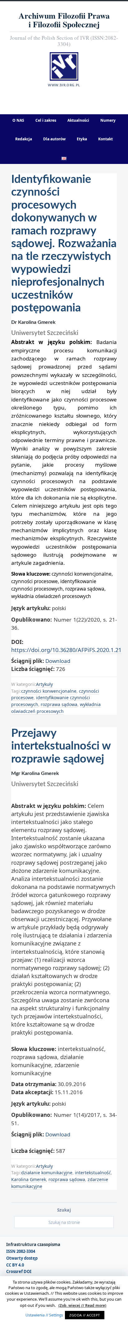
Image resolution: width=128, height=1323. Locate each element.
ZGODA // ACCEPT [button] (84, 1315)
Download (57, 660)
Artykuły (44, 684)
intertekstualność (93, 1173)
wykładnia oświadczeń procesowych (56, 707)
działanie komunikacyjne (46, 1173)
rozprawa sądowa (59, 704)
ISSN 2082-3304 (20, 1251)
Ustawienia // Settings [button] (44, 1315)
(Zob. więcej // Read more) (82, 1305)
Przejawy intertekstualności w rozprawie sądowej (61, 746)
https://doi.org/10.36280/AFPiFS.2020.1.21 (66, 650)
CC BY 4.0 (15, 1265)
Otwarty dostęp (22, 1258)
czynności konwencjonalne (48, 691)
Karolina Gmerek (28, 1179)
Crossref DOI (18, 1271)
